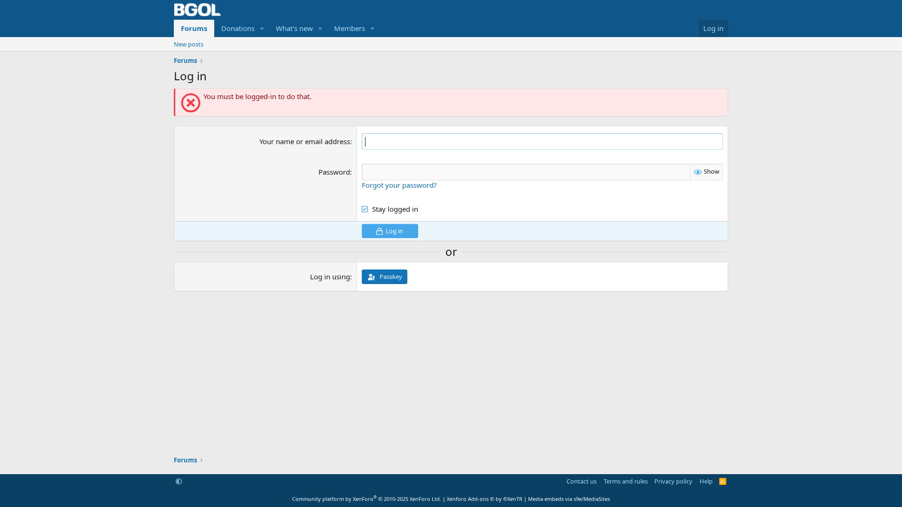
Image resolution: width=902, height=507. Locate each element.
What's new (294, 28)
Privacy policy (673, 481)
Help (706, 481)
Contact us (582, 481)
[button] (262, 28)
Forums (194, 28)
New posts (188, 44)
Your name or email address (304, 141)
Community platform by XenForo (366, 498)
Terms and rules (626, 481)
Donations (238, 28)
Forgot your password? (399, 185)
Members (349, 28)
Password (334, 172)
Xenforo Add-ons (484, 498)
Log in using (330, 276)
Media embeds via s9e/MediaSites (569, 498)
